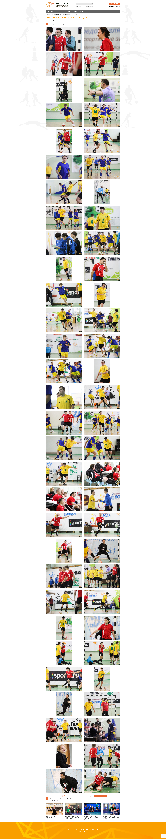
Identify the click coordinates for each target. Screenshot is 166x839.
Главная (48, 14)
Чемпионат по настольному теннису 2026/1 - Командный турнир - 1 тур (91, 817)
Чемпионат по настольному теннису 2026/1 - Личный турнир (111, 817)
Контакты (81, 11)
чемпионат (75, 796)
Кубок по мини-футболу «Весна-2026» (52, 817)
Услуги (68, 11)
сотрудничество (89, 6)
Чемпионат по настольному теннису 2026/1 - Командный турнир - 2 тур (72, 817)
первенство (69, 796)
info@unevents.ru (114, 7)
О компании (50, 11)
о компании (78, 6)
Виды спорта (60, 11)
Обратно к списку (87, 796)
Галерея (74, 11)
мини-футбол (62, 796)
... (57, 24)
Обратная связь (114, 4)
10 (60, 24)
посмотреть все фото (101, 796)
